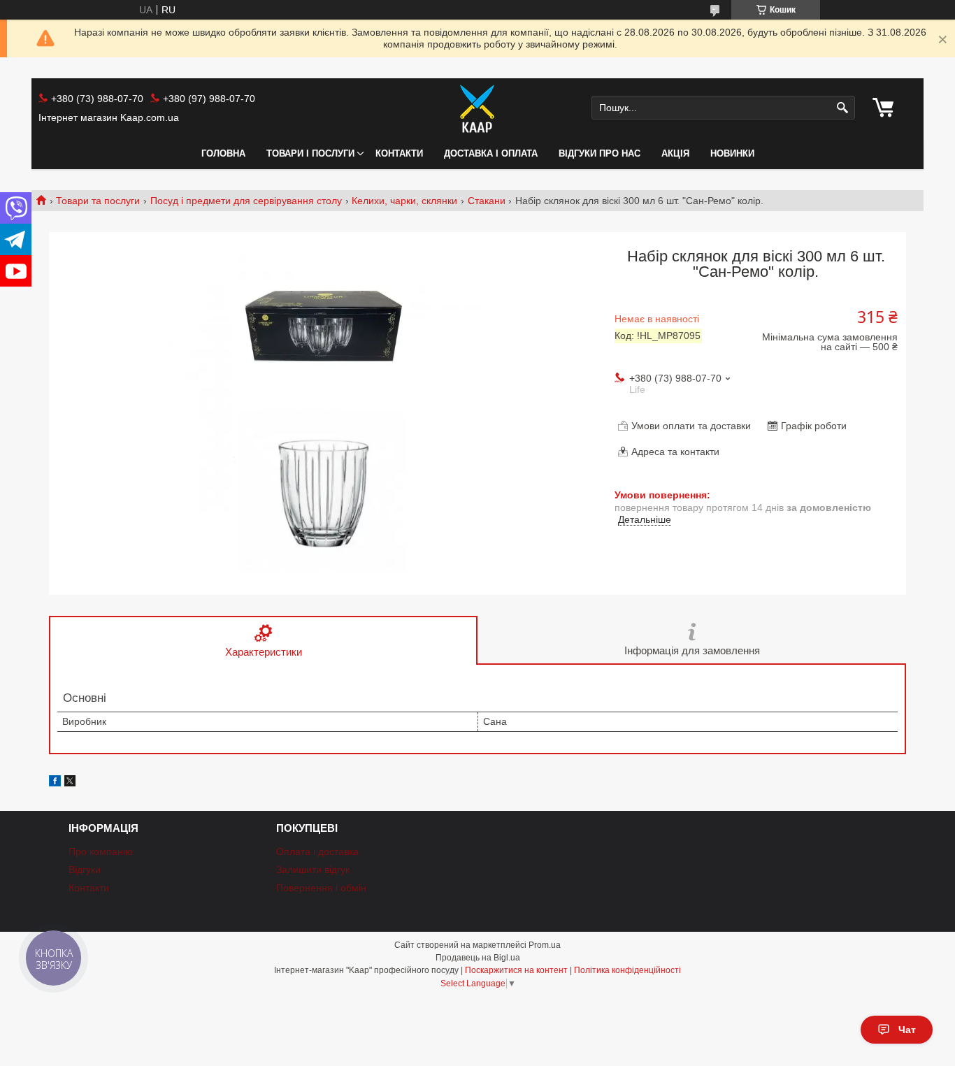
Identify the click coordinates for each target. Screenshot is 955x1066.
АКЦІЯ (675, 153)
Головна (223, 153)
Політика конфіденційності (627, 970)
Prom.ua (545, 945)
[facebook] (55, 782)
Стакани (486, 200)
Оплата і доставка (317, 851)
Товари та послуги (98, 200)
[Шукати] (843, 108)
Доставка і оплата (491, 153)
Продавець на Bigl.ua (478, 958)
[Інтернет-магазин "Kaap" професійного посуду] (477, 108)
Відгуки (85, 869)
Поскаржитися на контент (516, 970)
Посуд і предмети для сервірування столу (246, 200)
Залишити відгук (313, 869)
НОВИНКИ (732, 153)
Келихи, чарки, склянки (404, 200)
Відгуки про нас (599, 153)
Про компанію (101, 851)
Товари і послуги (310, 153)
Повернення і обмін (321, 887)
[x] (70, 782)
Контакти (399, 153)
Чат (907, 1029)
